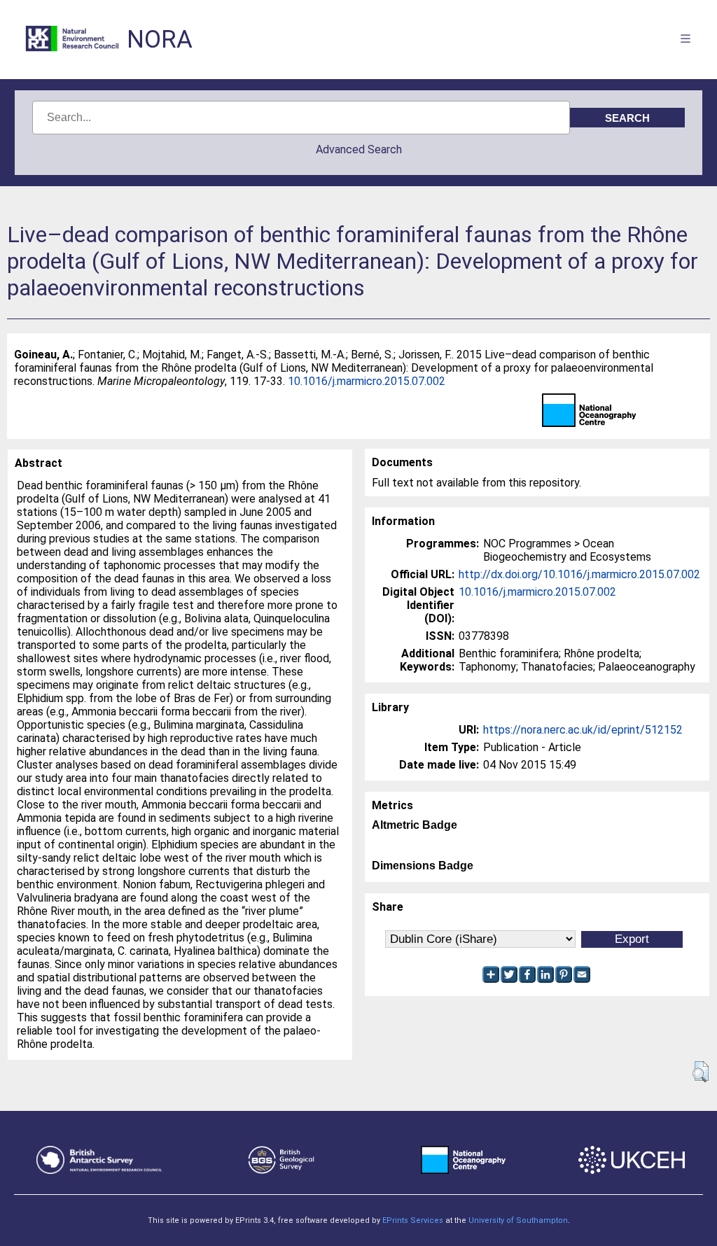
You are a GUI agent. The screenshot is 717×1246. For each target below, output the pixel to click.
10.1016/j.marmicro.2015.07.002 (366, 381)
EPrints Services (412, 1220)
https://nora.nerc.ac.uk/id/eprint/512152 (583, 729)
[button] (700, 1071)
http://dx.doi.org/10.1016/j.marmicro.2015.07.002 (579, 574)
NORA (160, 39)
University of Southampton (518, 1220)
